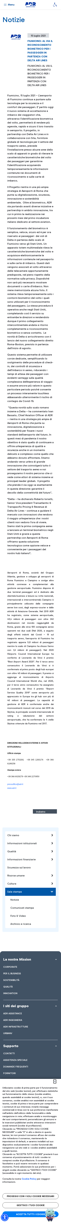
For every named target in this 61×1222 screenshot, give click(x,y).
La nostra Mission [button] (17, 959)
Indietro (40, 811)
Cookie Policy (29, 1179)
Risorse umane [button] (16, 875)
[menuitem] (10, 967)
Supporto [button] (10, 1046)
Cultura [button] (11, 883)
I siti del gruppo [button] (16, 1006)
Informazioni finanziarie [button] (21, 859)
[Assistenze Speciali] (55, 4)
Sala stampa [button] (14, 891)
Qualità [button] (11, 851)
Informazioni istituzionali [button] (22, 843)
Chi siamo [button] (13, 835)
